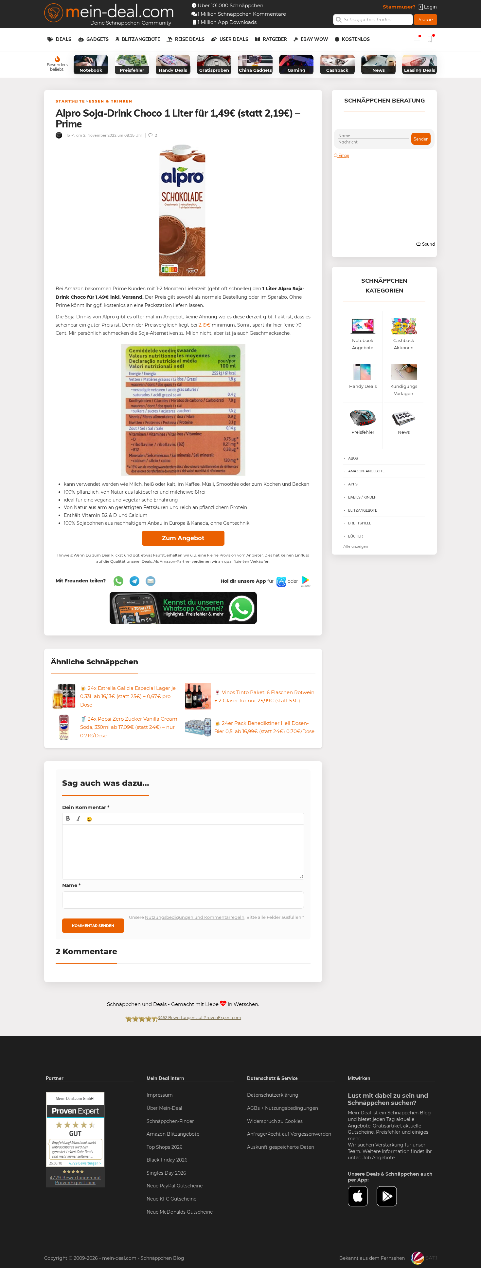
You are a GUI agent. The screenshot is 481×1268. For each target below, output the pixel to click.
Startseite (70, 101)
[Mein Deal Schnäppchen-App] (391, 1196)
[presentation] (68, 818)
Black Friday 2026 (167, 1160)
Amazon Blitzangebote (173, 1134)
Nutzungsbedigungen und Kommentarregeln (194, 917)
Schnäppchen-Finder (170, 1121)
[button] (68, 819)
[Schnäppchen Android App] (305, 581)
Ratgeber (275, 39)
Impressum (160, 1095)
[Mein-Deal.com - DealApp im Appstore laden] (362, 1196)
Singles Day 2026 (166, 1173)
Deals (63, 39)
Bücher (355, 536)
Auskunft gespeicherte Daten (280, 1147)
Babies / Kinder (362, 497)
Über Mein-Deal (164, 1108)
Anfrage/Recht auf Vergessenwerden (289, 1134)
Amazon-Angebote (366, 471)
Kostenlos (356, 39)
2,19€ (204, 325)
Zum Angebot (183, 538)
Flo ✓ (68, 135)
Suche (426, 20)
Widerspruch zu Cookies (275, 1121)
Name (71, 885)
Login (430, 7)
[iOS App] (280, 581)
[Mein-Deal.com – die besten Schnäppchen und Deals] (109, 13)
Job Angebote (379, 1158)
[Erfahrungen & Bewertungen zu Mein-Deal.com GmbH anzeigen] (75, 1139)
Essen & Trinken (111, 101)
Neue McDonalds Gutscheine (180, 1212)
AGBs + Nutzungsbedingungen (282, 1108)
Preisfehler (388, 1132)
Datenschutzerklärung (272, 1095)
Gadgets (97, 39)
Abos (353, 458)
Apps (353, 484)
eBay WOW (314, 39)
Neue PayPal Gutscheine (175, 1186)
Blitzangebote (141, 39)
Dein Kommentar (86, 807)
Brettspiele (359, 523)
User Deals (234, 39)
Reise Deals (190, 39)
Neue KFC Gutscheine (171, 1199)
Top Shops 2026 (165, 1147)
